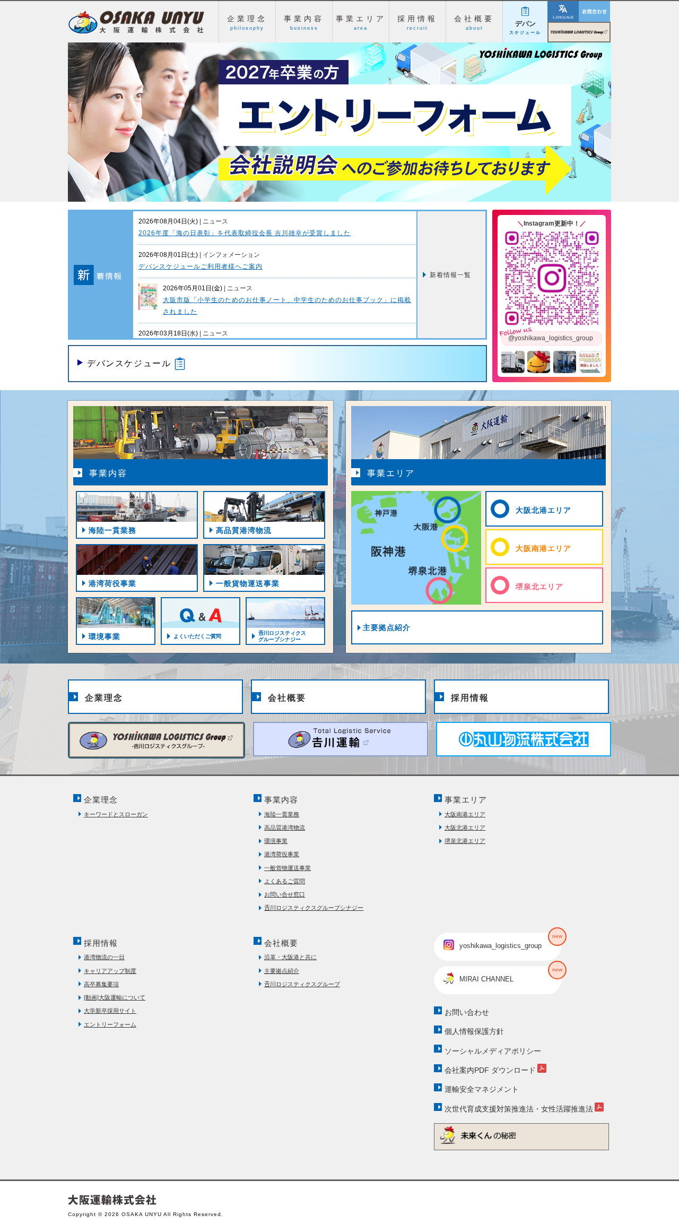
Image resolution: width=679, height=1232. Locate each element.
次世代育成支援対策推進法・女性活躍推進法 (519, 1109)
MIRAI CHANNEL (510, 975)
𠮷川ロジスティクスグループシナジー (313, 907)
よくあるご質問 (284, 881)
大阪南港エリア (543, 548)
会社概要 (287, 697)
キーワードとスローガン (116, 814)
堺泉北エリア (539, 586)
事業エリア (466, 799)
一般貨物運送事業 (287, 868)
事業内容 (281, 799)
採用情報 (470, 697)
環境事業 (276, 841)
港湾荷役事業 (281, 854)
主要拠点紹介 (387, 627)
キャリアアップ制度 (110, 971)
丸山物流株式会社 (523, 739)
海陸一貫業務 (281, 814)
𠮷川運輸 (340, 739)
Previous (52, 111)
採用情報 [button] (417, 22)
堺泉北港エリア (465, 841)
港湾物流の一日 (104, 957)
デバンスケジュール (129, 363)
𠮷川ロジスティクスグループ (610, 28)
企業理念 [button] (247, 22)
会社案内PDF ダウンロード (490, 1070)
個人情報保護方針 (474, 1031)
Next (627, 111)
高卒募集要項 (101, 984)
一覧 (450, 275)
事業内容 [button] (304, 22)
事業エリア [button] (361, 22)
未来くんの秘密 (521, 1135)
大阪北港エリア (543, 510)
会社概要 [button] (474, 22)
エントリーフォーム (110, 1024)
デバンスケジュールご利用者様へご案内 (200, 266)
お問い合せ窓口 (284, 894)
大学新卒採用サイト (110, 1010)
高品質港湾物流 (284, 827)
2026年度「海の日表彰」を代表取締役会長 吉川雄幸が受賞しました (244, 233)
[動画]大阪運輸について (114, 997)
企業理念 (104, 697)
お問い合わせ (594, 11)
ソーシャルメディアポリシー (493, 1051)
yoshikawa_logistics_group (510, 941)
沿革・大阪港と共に (290, 957)
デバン (525, 27)
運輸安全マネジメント (482, 1089)
